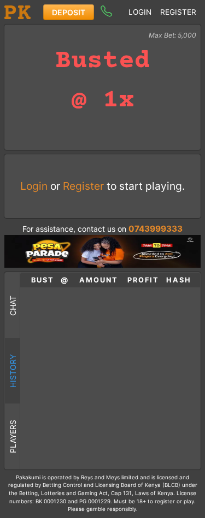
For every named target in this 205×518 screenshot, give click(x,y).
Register (178, 12)
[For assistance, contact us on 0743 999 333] (106, 10)
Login (139, 12)
